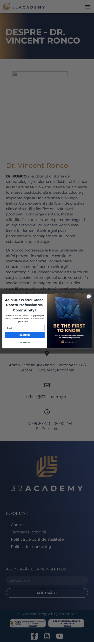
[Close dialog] (89, 297)
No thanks (25, 342)
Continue (24, 335)
